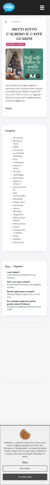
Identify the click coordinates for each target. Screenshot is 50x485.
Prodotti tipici (19, 202)
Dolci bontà (18, 150)
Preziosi (16, 227)
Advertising (18, 138)
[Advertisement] (25, 353)
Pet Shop (17, 172)
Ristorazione (18, 178)
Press (15, 159)
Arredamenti (18, 163)
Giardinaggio (18, 175)
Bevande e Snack (15, 44)
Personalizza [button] (25, 468)
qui (23, 101)
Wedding (17, 239)
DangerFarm (18, 215)
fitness (16, 236)
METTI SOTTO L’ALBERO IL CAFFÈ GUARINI (24, 34)
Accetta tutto (25, 477)
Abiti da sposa (19, 224)
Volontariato (18, 205)
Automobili (17, 199)
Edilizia (16, 147)
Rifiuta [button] (25, 462)
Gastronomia (18, 242)
